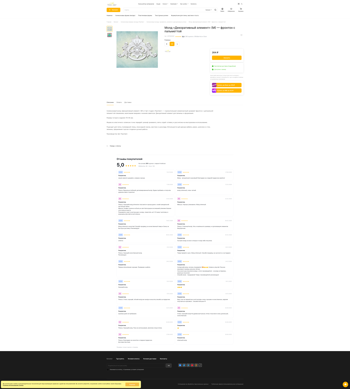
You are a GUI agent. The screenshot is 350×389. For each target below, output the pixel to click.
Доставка (127, 102)
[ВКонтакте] (180, 365)
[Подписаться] (169, 365)
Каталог (110, 359)
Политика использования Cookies (13, 385)
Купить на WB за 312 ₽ (225, 90)
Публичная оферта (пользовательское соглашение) (227, 384)
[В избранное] (241, 35)
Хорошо (132, 384)
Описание (110, 102)
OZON (120, 172)
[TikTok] (200, 365)
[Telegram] (188, 365)
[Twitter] (184, 365)
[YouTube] (192, 365)
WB (120, 184)
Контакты (163, 359)
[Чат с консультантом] (345, 384)
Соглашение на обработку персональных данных (193, 384)
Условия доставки (149, 359)
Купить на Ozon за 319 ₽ (226, 85)
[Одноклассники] (196, 365)
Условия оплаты (134, 359)
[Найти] (215, 10)
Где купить (120, 359)
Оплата (119, 102)
